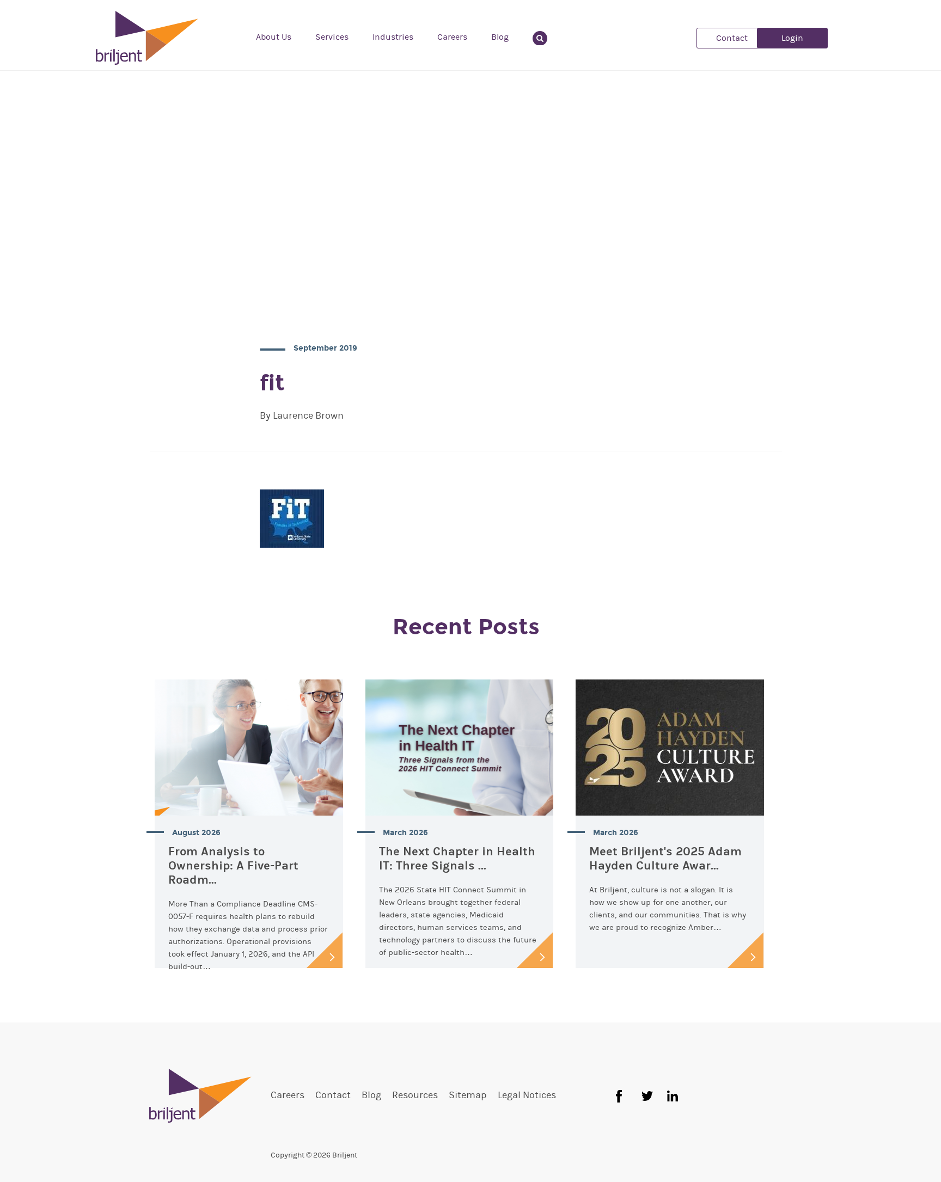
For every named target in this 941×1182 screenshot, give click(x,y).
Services (332, 37)
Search (546, 37)
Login (792, 38)
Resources (415, 1095)
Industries (392, 37)
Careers (452, 37)
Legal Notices (527, 1095)
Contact (732, 38)
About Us (273, 37)
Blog (500, 37)
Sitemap (468, 1095)
